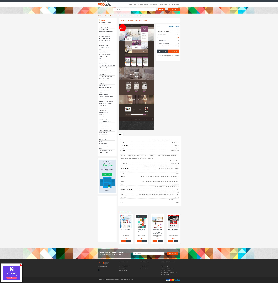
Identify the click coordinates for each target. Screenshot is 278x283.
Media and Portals (103, 108)
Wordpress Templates (143, 4)
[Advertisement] (107, 219)
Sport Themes (102, 137)
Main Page (100, 15)
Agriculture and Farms (105, 22)
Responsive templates (104, 125)
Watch (100, 148)
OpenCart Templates (165, 266)
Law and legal (102, 105)
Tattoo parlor (102, 139)
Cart (174, 9)
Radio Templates (103, 119)
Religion (101, 123)
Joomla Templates (154, 4)
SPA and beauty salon (104, 134)
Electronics (102, 74)
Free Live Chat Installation (164, 43)
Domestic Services (103, 67)
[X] (98, 270)
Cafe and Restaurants (104, 40)
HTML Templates (163, 4)
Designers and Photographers (107, 65)
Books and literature (104, 34)
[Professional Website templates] (106, 4)
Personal (101, 116)
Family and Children (104, 78)
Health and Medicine (104, 90)
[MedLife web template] (125, 221)
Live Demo (163, 51)
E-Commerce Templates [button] (174, 4)
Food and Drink (103, 85)
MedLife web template (125, 229)
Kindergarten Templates (105, 103)
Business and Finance (104, 38)
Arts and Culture (103, 29)
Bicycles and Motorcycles (106, 31)
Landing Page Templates (124, 266)
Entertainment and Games (105, 76)
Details (120, 134)
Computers (102, 58)
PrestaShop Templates (121, 15)
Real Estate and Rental (105, 121)
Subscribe (173, 253)
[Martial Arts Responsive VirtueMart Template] (173, 221)
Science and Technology (105, 128)
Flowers (101, 83)
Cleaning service (103, 51)
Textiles (101, 141)
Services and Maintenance (105, 130)
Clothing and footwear (105, 54)
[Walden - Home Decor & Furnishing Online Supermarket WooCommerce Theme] (157, 221)
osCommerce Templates (166, 274)
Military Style (102, 110)
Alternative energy (104, 25)
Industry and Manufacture (106, 96)
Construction (102, 60)
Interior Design (103, 99)
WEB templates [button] (132, 4)
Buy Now (174, 51)
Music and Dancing (103, 112)
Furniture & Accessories (105, 87)
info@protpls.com (103, 1)
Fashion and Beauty (104, 81)
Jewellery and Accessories (106, 101)
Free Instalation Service (163, 40)
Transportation (103, 143)
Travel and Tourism (104, 146)
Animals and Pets (103, 27)
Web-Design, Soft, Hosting (105, 150)
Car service (102, 43)
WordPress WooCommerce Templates (169, 272)
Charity (101, 49)
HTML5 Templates (123, 270)
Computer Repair (103, 56)
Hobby (100, 92)
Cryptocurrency (103, 63)
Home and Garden (103, 94)
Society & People (103, 132)
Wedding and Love (103, 152)
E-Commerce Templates (109, 15)
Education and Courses (105, 72)
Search (162, 9)
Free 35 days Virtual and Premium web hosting (168, 45)
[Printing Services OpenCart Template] (141, 221)
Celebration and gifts (104, 47)
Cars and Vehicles (103, 45)
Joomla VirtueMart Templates (167, 268)
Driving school (103, 69)
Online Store (102, 114)
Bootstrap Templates (104, 36)
